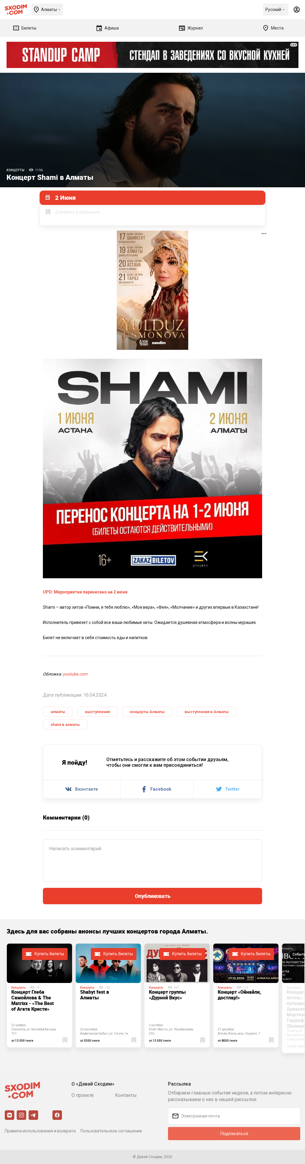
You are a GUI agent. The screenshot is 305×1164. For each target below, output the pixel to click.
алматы (58, 711)
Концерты (15, 170)
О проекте (82, 1095)
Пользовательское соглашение (111, 1131)
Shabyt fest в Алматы (94, 995)
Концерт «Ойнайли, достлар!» (239, 995)
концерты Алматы (147, 711)
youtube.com (75, 674)
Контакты (126, 1095)
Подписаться (234, 1133)
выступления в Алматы (207, 711)
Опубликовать (152, 895)
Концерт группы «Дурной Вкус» (167, 995)
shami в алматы (65, 724)
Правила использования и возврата (40, 1131)
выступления (97, 711)
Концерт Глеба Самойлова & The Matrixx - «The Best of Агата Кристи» (32, 1000)
